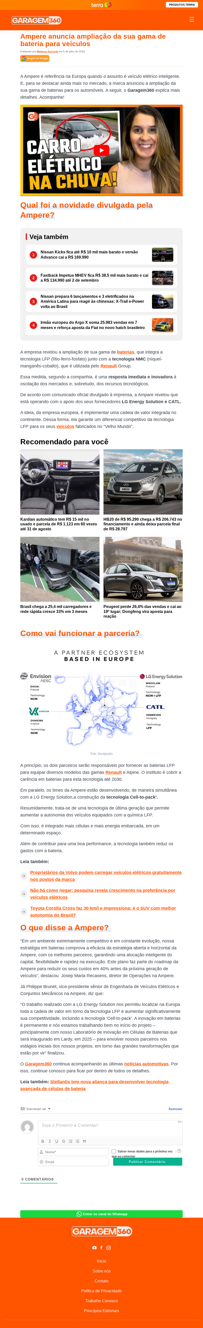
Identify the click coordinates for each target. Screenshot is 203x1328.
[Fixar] (63, 1141)
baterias (125, 352)
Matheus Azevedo (47, 51)
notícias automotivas (146, 1063)
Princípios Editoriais (101, 1311)
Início (101, 1261)
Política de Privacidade (101, 1291)
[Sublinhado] (56, 1141)
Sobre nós (102, 1271)
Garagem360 (38, 1063)
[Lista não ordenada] (77, 1141)
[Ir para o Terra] (101, 5)
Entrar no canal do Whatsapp (105, 1214)
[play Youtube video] (101, 150)
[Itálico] (49, 1141)
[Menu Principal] (192, 20)
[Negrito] (42, 1141)
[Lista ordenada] (70, 1141)
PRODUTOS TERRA (182, 4)
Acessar (175, 1109)
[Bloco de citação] (84, 1141)
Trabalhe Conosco (101, 1301)
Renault (109, 365)
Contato (101, 1281)
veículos (65, 426)
